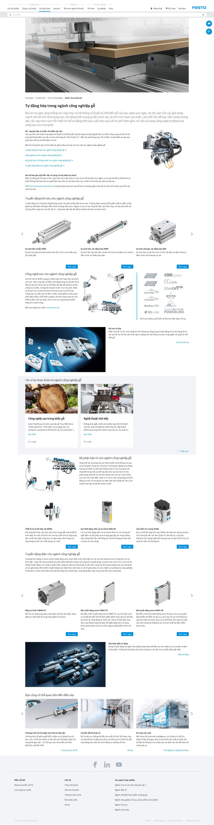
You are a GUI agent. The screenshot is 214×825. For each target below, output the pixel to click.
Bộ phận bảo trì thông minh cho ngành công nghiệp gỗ (48, 160)
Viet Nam (182, 8)
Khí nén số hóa (182, 342)
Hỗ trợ (67, 804)
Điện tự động (183, 654)
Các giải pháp (40, 98)
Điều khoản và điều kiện (175, 820)
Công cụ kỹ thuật (29, 8)
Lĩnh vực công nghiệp (55, 98)
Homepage (29, 98)
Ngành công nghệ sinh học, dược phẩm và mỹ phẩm (136, 799)
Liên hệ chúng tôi (72, 789)
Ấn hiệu (148, 820)
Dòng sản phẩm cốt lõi (23, 784)
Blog (111, 8)
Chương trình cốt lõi (69, 750)
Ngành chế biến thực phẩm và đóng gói (131, 794)
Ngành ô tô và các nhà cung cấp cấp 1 (130, 784)
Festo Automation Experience (40, 186)
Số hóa (130, 750)
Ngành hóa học (121, 804)
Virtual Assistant (71, 784)
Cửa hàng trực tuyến (22, 789)
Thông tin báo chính (73, 794)
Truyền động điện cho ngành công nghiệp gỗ (43, 165)
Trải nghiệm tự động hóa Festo (176, 750)
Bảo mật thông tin (159, 820)
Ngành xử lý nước (122, 809)
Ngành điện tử (121, 789)
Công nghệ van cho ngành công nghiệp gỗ (42, 155)
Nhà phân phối (71, 799)
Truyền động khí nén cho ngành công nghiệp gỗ (45, 150)
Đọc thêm (32, 434)
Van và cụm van (52, 307)
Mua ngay (72, 266)
